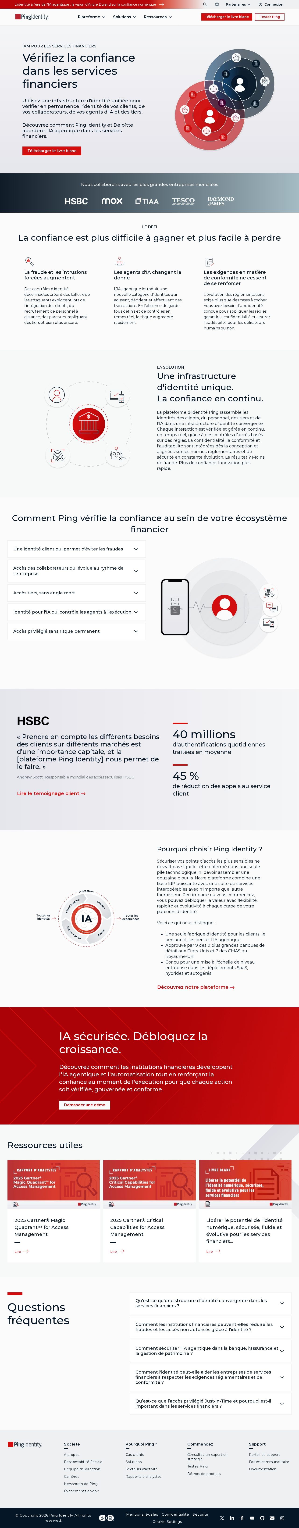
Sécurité (200, 1514)
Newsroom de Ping (81, 1484)
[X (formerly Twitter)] (222, 1518)
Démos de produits (204, 1474)
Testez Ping (270, 17)
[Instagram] (282, 1518)
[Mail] (272, 1518)
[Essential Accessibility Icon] (106, 1518)
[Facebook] (242, 1518)
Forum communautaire (269, 1462)
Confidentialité (175, 1514)
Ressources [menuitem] (155, 17)
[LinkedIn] (232, 1518)
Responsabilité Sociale (83, 1462)
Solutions (134, 1462)
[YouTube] (252, 1518)
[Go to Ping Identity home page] (32, 17)
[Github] (262, 1518)
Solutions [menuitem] (122, 17)
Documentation (263, 1469)
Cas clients (135, 1455)
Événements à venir (81, 1491)
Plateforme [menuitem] (89, 17)
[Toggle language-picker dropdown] (217, 4)
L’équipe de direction (82, 1469)
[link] (54, 793)
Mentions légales (142, 1514)
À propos (71, 1455)
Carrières (71, 1476)
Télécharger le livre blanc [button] (227, 17)
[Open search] (205, 4)
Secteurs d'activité (142, 1469)
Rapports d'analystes (144, 1476)
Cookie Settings (167, 1521)
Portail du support (264, 1455)
